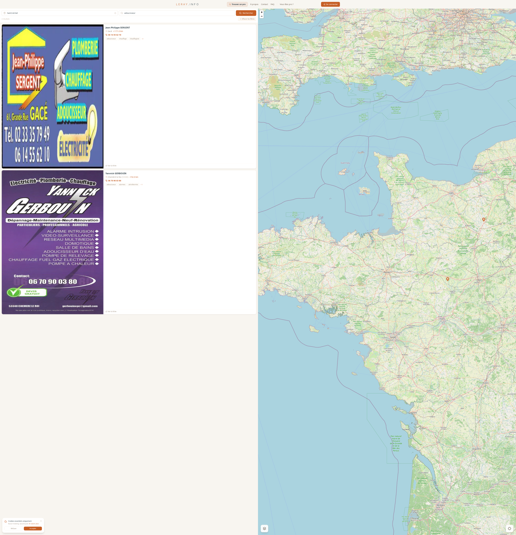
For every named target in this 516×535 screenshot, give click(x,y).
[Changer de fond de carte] (264, 528)
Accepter (33, 528)
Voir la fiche (112, 166)
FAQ (272, 4)
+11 (142, 184)
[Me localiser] (509, 528)
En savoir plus (34, 524)
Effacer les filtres (248, 19)
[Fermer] (41, 521)
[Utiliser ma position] (115, 13)
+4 (142, 39)
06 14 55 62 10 (114, 35)
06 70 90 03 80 (114, 180)
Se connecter (332, 4)
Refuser (14, 528)
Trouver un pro (239, 4)
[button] (447, 279)
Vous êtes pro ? (286, 4)
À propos (254, 4)
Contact (264, 4)
